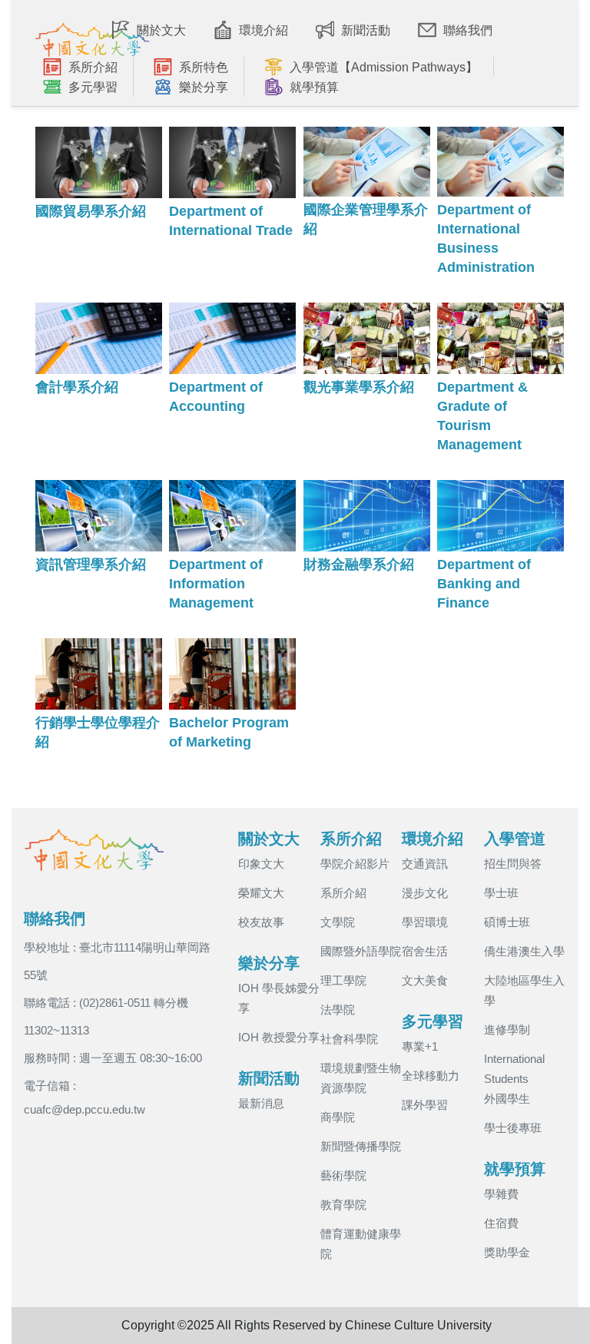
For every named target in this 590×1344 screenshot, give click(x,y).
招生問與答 (513, 863)
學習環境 (425, 922)
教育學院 (343, 1204)
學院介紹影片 (354, 863)
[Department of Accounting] (232, 338)
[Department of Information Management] (232, 515)
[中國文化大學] (92, 36)
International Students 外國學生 (514, 1078)
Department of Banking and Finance (484, 584)
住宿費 (501, 1223)
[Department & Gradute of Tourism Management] (500, 338)
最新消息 (261, 1103)
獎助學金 (507, 1252)
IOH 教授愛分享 (279, 1037)
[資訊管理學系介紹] (98, 515)
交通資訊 (425, 863)
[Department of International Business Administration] (500, 162)
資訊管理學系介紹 (90, 564)
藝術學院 (343, 1175)
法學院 (337, 1009)
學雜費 (501, 1193)
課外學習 (425, 1104)
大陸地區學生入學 (524, 990)
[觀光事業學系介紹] (366, 338)
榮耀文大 (261, 892)
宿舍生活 (425, 951)
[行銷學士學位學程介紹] (98, 674)
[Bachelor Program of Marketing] (232, 674)
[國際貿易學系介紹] (98, 162)
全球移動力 (430, 1075)
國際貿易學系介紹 (90, 211)
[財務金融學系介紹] (366, 515)
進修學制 (507, 1029)
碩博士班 (507, 922)
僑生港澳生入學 (524, 951)
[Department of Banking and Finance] (500, 515)
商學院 (337, 1117)
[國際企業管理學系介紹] (366, 162)
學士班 (501, 892)
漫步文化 (425, 892)
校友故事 (261, 922)
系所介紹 (343, 892)
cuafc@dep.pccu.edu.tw (84, 1109)
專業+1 (420, 1046)
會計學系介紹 (76, 387)
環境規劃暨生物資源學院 (360, 1077)
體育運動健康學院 (360, 1243)
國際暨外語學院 (360, 951)
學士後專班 (513, 1127)
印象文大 (261, 863)
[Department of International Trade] (232, 162)
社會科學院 (349, 1038)
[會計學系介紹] (98, 338)
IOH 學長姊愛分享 (279, 998)
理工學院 (343, 980)
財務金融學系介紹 (358, 564)
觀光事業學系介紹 (358, 387)
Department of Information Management (216, 584)
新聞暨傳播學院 (360, 1146)
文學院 (337, 922)
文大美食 (425, 980)
